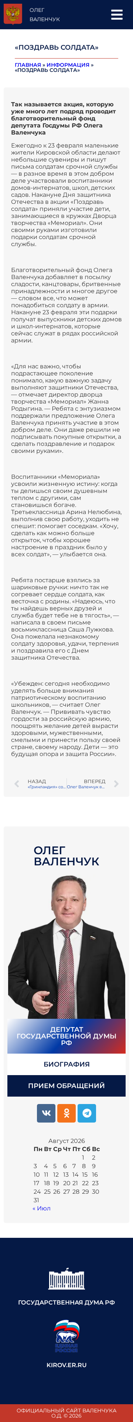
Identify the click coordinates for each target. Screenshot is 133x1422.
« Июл (42, 1208)
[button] (117, 14)
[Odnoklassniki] (66, 1113)
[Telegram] (87, 1113)
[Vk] (46, 1113)
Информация (68, 65)
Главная (28, 65)
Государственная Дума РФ (66, 1302)
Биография (67, 1064)
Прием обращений (66, 1086)
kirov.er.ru (67, 1365)
